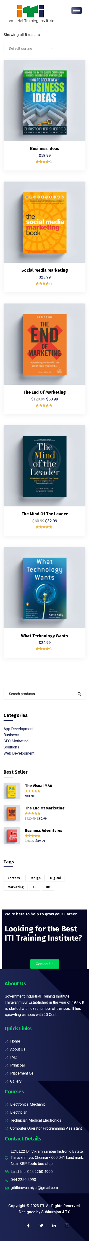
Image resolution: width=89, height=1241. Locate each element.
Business (11, 735)
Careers (14, 878)
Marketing (16, 887)
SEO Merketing (16, 741)
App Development (18, 729)
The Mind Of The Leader (45, 514)
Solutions (11, 747)
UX (48, 887)
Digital (55, 878)
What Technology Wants (44, 636)
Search (79, 694)
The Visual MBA (38, 786)
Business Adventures (43, 830)
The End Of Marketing (44, 392)
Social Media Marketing (44, 270)
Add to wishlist (73, 90)
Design (35, 878)
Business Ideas (44, 148)
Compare (73, 79)
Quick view (73, 101)
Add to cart (73, 69)
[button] (44, 964)
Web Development (19, 753)
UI (34, 887)
